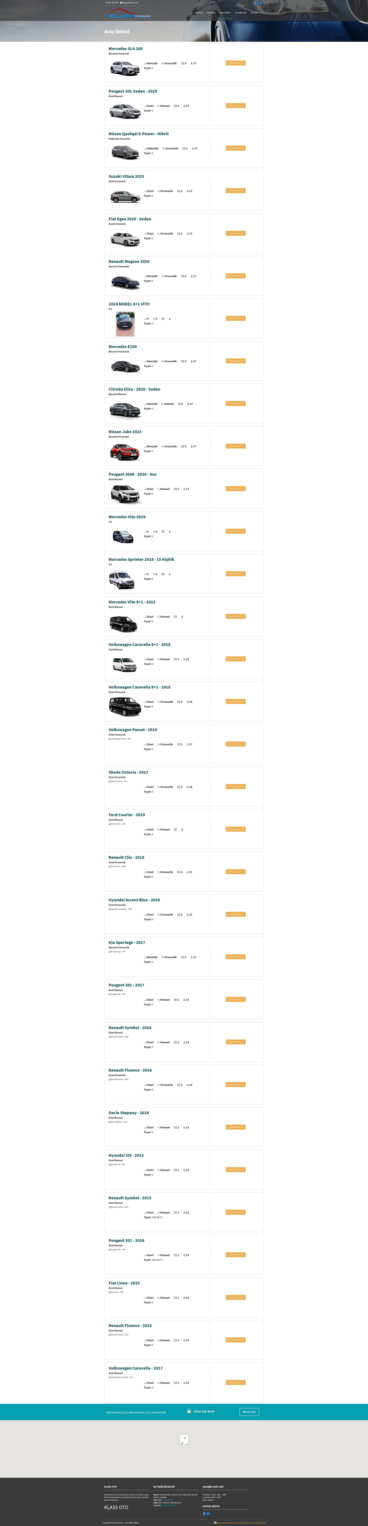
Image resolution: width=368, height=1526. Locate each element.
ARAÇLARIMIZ (225, 13)
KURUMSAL (211, 13)
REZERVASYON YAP (236, 63)
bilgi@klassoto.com (130, 2)
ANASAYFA (199, 13)
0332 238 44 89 (112, 2)
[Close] (184, 1438)
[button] (184, 1447)
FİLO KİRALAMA (241, 13)
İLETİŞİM (254, 13)
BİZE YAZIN (250, 1412)
